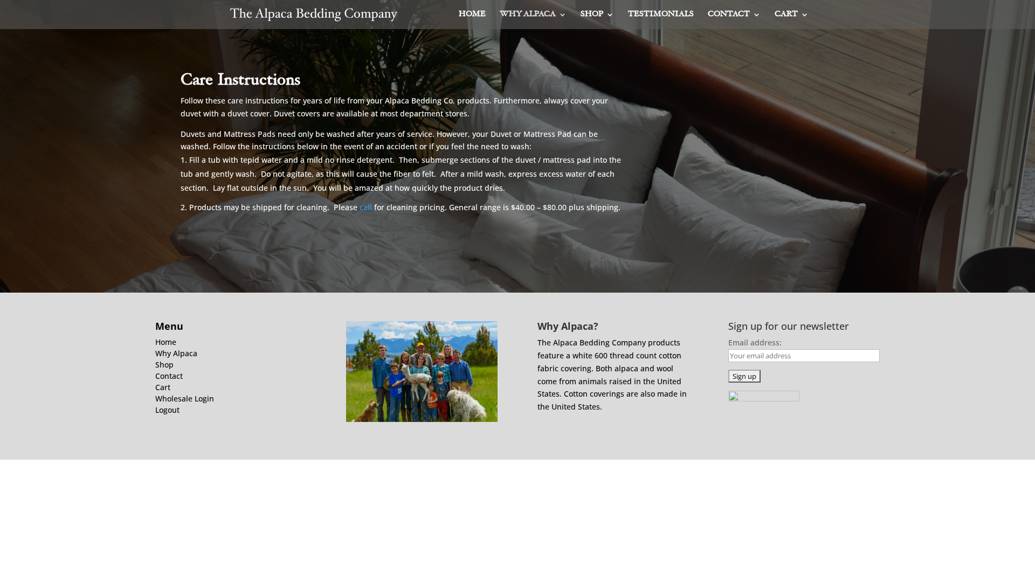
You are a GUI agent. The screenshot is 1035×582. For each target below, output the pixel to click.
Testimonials (661, 14)
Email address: (755, 342)
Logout (167, 410)
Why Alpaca (528, 14)
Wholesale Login (184, 398)
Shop (592, 14)
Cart (786, 14)
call (366, 207)
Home (472, 14)
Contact (729, 14)
